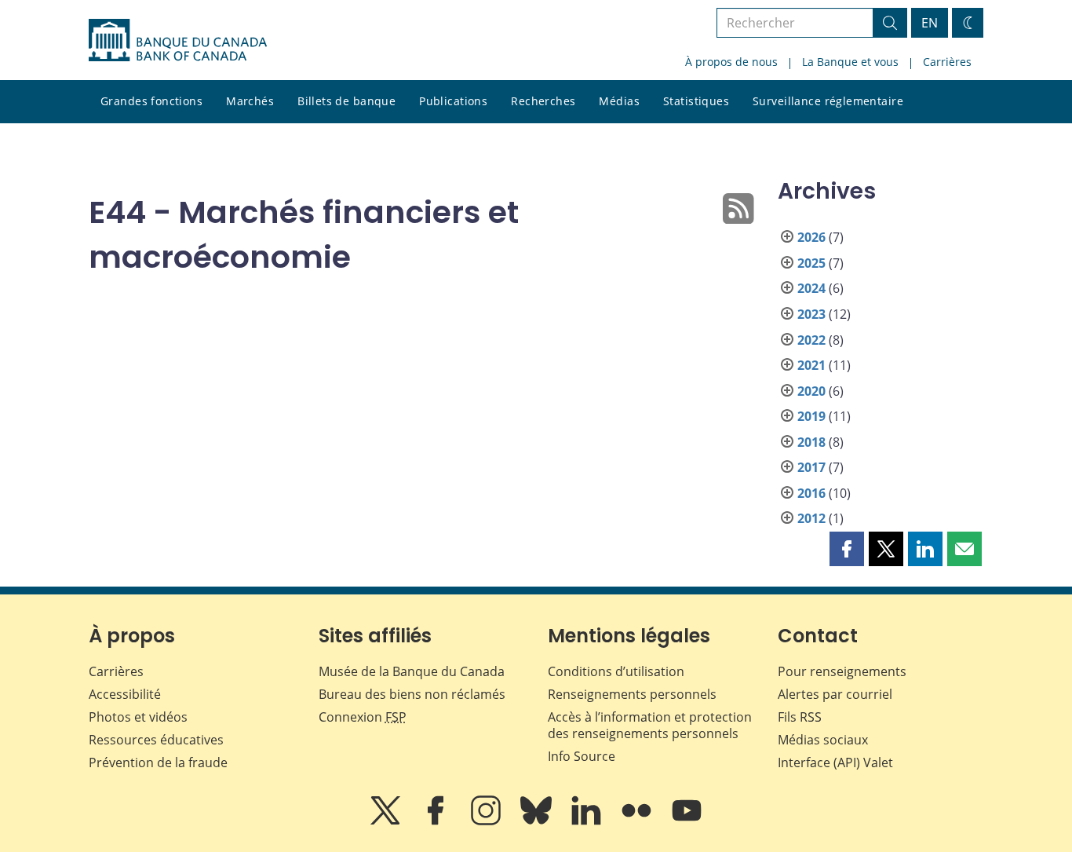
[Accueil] (178, 40)
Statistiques (696, 100)
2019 (811, 416)
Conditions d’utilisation (616, 671)
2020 (811, 391)
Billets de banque (346, 100)
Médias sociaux (823, 739)
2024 (811, 288)
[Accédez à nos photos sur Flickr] (638, 821)
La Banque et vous (850, 61)
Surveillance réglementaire (828, 100)
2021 (811, 365)
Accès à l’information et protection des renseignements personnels (650, 725)
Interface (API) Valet (835, 762)
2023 (811, 314)
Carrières (947, 61)
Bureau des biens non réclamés (412, 694)
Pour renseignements (842, 671)
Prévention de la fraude (158, 762)
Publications (453, 100)
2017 (811, 467)
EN (929, 22)
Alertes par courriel (835, 694)
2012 (811, 518)
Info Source (581, 756)
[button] (847, 549)
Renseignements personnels (632, 694)
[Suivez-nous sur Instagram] (487, 821)
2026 (811, 237)
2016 (811, 493)
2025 (811, 263)
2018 (811, 442)
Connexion (363, 717)
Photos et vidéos (138, 717)
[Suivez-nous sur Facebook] (437, 821)
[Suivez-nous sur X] (387, 821)
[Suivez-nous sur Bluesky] (537, 821)
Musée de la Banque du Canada (412, 671)
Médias (619, 100)
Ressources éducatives (156, 739)
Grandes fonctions (151, 100)
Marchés (250, 100)
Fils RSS (800, 717)
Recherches (543, 100)
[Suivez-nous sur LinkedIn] (588, 821)
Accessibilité (125, 694)
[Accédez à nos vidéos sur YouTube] (686, 821)
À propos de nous (731, 61)
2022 (811, 340)
